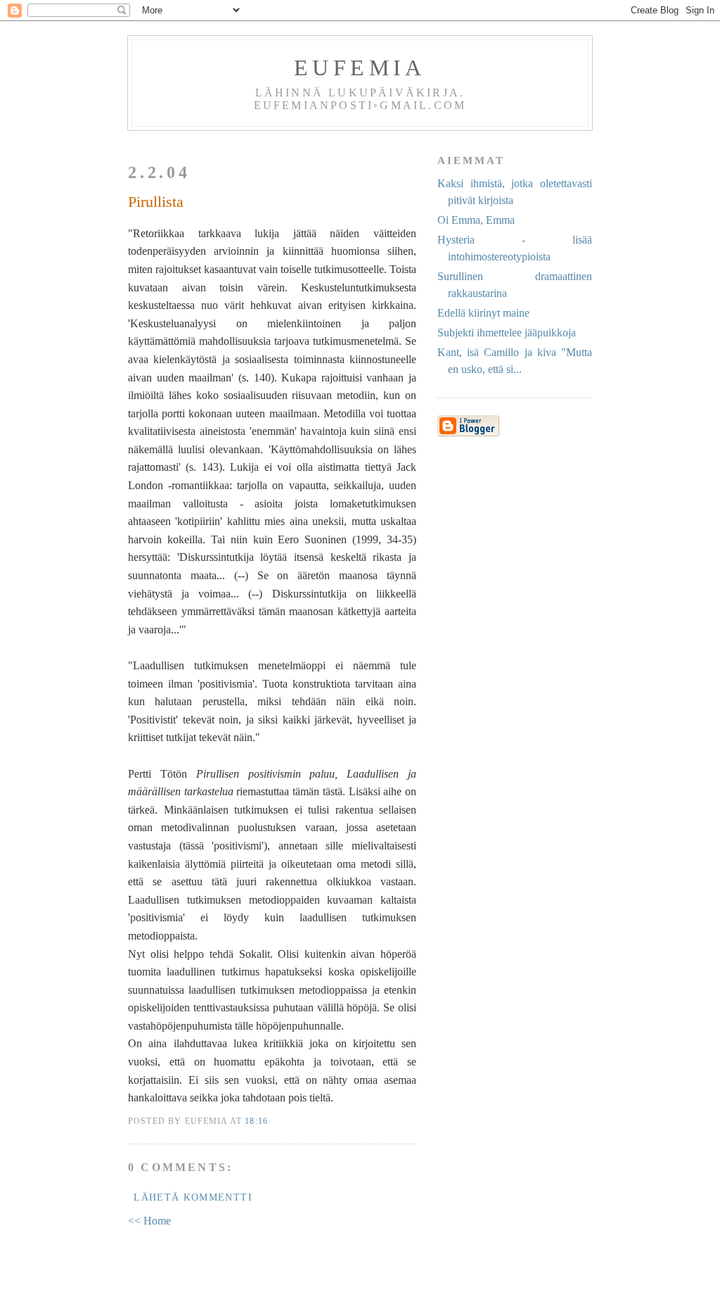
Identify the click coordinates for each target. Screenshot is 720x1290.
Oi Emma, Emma (476, 220)
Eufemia (360, 67)
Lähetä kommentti (193, 1197)
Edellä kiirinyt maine (483, 313)
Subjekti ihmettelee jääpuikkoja (506, 333)
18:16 (256, 1121)
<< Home (149, 1221)
